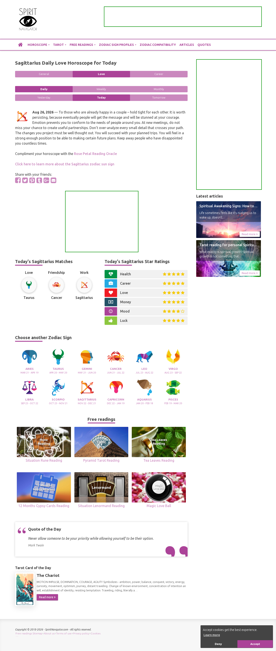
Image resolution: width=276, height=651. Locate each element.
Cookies (95, 633)
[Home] (20, 44)
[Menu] (257, 19)
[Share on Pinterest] (32, 180)
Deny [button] (218, 643)
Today (101, 97)
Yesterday (44, 97)
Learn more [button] (212, 635)
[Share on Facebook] (18, 180)
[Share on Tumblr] (39, 180)
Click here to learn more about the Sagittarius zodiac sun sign (64, 164)
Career (158, 73)
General (44, 73)
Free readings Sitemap (29, 633)
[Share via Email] (53, 180)
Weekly (101, 89)
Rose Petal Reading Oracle (95, 154)
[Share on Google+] (46, 180)
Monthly (159, 89)
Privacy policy (81, 633)
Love (101, 73)
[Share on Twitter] (25, 180)
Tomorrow (158, 97)
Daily (43, 89)
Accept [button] (255, 643)
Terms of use (64, 633)
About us (49, 633)
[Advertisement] (182, 16)
